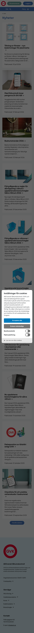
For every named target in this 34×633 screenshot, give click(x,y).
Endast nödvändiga (17, 326)
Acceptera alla (17, 320)
